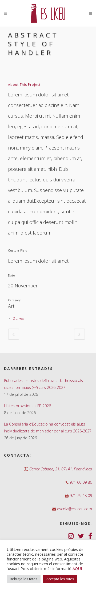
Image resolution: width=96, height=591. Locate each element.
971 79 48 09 (80, 495)
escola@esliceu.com (74, 508)
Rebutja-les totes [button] (23, 578)
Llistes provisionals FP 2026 (27, 405)
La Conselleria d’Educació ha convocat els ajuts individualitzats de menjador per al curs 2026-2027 (47, 427)
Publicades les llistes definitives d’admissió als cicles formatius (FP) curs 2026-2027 (43, 384)
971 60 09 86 (80, 482)
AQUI (77, 568)
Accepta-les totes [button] (60, 578)
